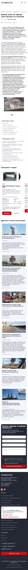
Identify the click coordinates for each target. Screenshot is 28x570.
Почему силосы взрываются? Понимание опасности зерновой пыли (13, 142)
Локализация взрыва (6, 500)
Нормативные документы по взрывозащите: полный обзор (10, 156)
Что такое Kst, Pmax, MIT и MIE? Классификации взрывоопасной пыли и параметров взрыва (12, 150)
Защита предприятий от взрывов (9, 522)
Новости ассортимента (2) (10, 126)
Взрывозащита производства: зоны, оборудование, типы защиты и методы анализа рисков (12, 145)
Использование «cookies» (14, 564)
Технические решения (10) (10, 132)
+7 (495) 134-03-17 (8, 543)
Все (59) (5, 123)
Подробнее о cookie (7, 514)
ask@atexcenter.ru (6, 549)
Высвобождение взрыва (7, 495)
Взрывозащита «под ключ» (8, 524)
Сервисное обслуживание (7, 529)
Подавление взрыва (6, 502)
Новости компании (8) (9, 128)
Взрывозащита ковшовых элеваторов (10, 505)
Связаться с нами (14, 553)
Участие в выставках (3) (9, 134)
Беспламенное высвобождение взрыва (11, 498)
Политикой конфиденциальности (11, 463)
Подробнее (7, 213)
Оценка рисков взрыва (7, 520)
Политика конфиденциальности (14, 567)
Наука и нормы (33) (8, 125)
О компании (4, 532)
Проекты (3, 535)
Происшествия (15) (8, 130)
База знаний (4, 537)
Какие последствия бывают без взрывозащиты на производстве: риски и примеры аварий (13, 160)
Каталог (3, 492)
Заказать (16, 213)
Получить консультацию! (14, 466)
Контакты (3, 540)
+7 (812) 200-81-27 (8, 546)
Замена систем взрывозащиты (9, 527)
